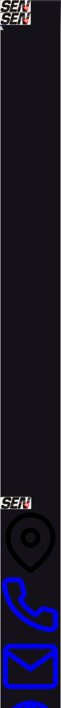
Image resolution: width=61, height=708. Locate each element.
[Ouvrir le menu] (2, 29)
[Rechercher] (1, 29)
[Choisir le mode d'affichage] (1, 27)
